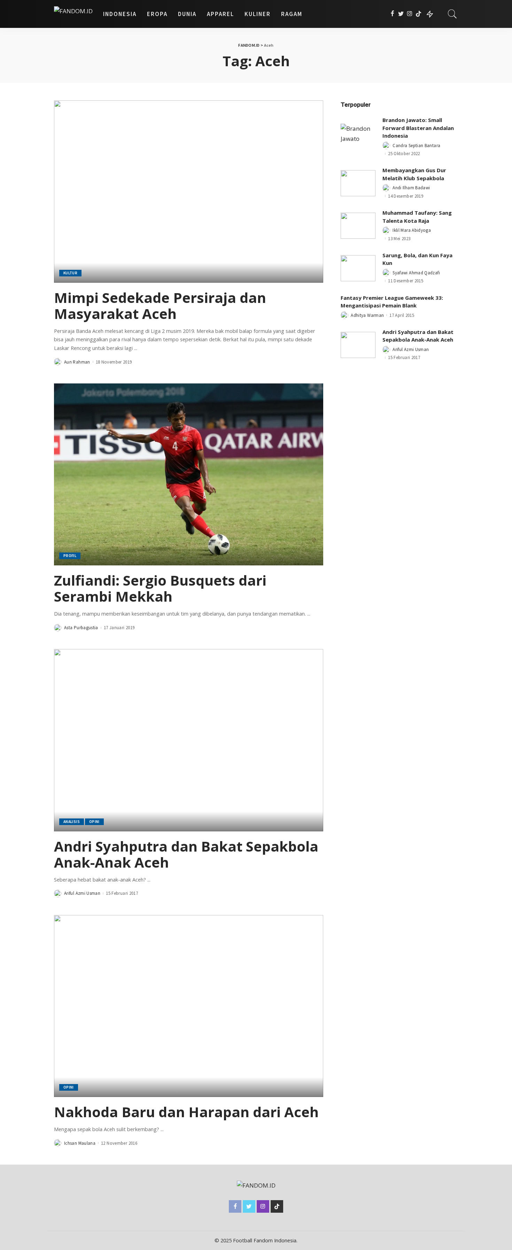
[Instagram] (409, 14)
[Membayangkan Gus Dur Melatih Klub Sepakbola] (358, 183)
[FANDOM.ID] (73, 14)
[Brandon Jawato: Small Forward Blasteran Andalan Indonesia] (358, 137)
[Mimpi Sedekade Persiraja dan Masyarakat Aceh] (188, 191)
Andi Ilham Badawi (411, 187)
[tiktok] (418, 14)
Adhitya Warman (367, 315)
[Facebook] (392, 14)
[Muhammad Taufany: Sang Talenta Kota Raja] (358, 226)
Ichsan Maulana (79, 1143)
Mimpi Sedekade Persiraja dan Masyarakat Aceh (160, 305)
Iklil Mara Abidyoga (412, 230)
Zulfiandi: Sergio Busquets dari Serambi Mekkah (160, 588)
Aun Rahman (77, 362)
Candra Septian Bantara (416, 145)
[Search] (452, 14)
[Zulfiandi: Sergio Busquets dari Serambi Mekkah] (188, 474)
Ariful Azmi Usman (82, 893)
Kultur (70, 272)
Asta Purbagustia (81, 627)
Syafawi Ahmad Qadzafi (416, 272)
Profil (69, 555)
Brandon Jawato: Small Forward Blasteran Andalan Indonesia (418, 127)
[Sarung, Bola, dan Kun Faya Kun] (358, 268)
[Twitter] (401, 14)
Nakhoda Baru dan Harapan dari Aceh (186, 1111)
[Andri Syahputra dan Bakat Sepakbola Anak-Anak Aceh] (188, 740)
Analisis (71, 821)
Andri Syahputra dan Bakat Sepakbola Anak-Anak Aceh (186, 854)
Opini (94, 821)
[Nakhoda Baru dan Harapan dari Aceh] (188, 1006)
